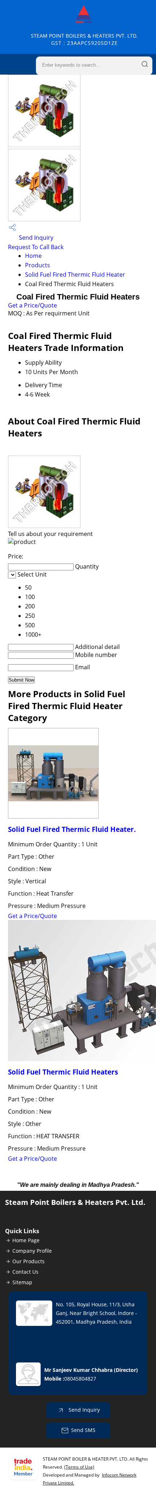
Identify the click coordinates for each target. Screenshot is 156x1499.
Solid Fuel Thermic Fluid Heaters (63, 1071)
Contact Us (25, 1271)
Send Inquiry (35, 238)
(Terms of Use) (79, 1467)
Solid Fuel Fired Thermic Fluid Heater (75, 275)
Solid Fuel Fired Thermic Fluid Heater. (72, 829)
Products (37, 265)
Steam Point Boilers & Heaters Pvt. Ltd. (84, 39)
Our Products (28, 1261)
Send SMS (83, 1430)
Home (33, 256)
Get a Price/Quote (32, 305)
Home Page (26, 1240)
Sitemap (22, 1282)
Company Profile (32, 1250)
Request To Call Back (35, 247)
